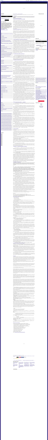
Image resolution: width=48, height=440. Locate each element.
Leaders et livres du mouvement (16, 322)
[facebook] (26, 0)
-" (20, 146)
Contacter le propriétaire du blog (5, 18)
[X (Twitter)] (27, 0)
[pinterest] (28, 0)
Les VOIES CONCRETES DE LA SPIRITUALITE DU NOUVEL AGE (20, 39)
